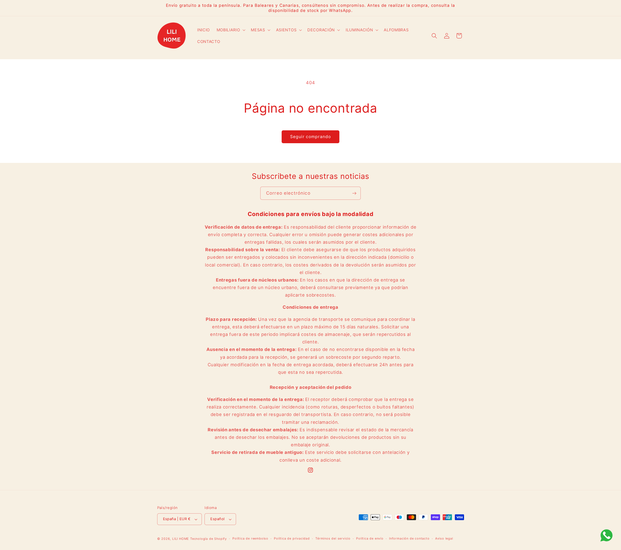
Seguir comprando (310, 136)
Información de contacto (409, 538)
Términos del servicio (333, 538)
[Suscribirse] (354, 193)
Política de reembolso (250, 538)
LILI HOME (180, 539)
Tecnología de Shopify (208, 539)
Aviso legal (444, 538)
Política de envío (370, 538)
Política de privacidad (292, 538)
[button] (230, 30)
